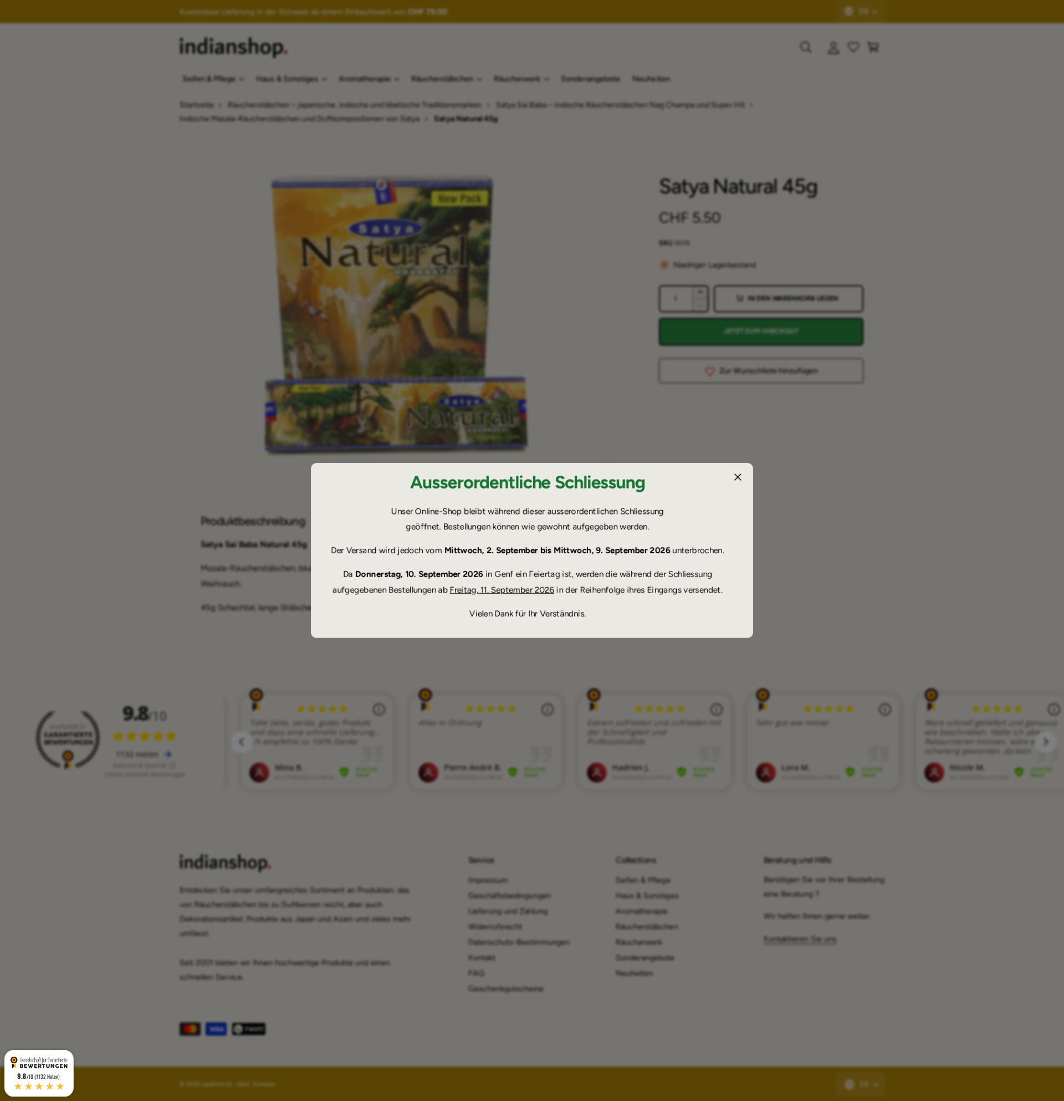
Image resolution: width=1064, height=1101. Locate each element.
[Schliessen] (737, 476)
